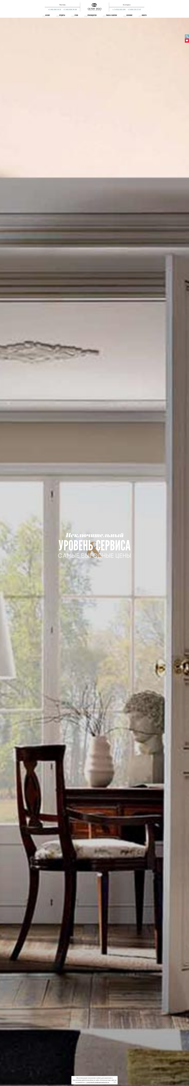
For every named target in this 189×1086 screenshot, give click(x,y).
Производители (92, 15)
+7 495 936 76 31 (54, 9)
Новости (144, 15)
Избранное (129, 15)
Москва (62, 5)
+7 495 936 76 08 (70, 9)
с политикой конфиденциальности (97, 1082)
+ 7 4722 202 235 (119, 9)
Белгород (126, 5)
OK (115, 1082)
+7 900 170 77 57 (134, 9)
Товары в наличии (111, 15)
